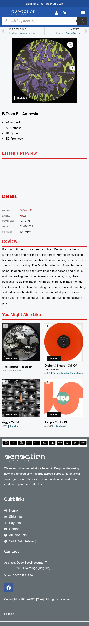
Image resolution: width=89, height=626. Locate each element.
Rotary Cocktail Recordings (68, 373)
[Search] (82, 21)
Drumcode (15, 370)
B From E (26, 210)
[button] (83, 12)
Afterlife (14, 426)
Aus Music (61, 426)
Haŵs (23, 215)
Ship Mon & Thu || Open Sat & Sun (44, 3)
